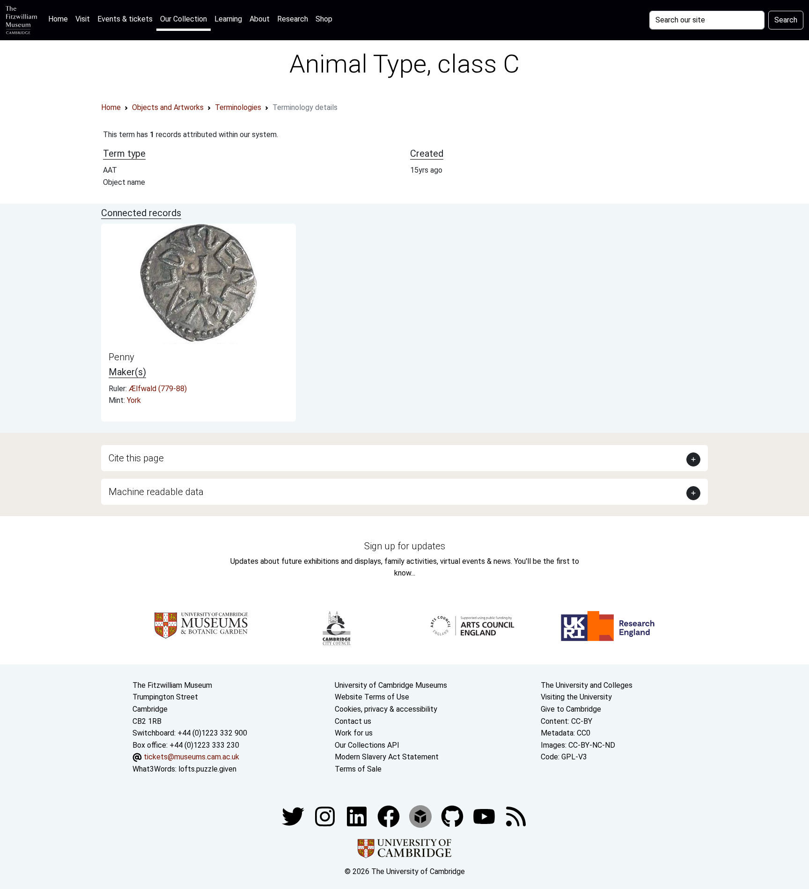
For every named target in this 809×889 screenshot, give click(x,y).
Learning (228, 19)
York (134, 400)
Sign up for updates (404, 546)
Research (292, 19)
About (260, 19)
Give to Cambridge (571, 709)
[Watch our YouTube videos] (485, 815)
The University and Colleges (586, 685)
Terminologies (238, 107)
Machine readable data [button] (156, 491)
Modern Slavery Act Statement (387, 756)
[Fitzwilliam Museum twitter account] (294, 815)
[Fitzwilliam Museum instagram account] (326, 815)
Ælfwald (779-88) (158, 388)
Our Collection (183, 19)
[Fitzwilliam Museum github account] (453, 815)
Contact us (353, 721)
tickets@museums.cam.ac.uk (191, 756)
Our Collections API (367, 745)
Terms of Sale (358, 769)
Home (60, 18)
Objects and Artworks (168, 107)
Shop (324, 19)
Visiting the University (576, 696)
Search (785, 19)
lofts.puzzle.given (207, 769)
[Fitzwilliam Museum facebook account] (358, 815)
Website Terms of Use (372, 696)
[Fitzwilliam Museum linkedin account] (389, 815)
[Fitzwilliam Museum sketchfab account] (421, 815)
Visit (82, 19)
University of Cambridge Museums (391, 685)
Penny (121, 357)
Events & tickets (125, 19)
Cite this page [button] (136, 458)
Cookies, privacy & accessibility (386, 709)
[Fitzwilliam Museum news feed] (516, 815)
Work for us (354, 733)
